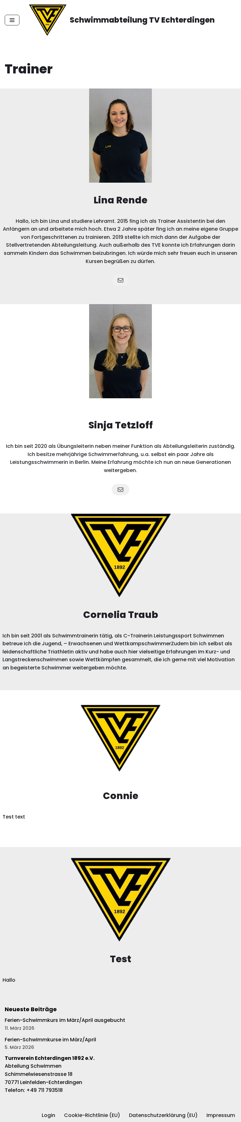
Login (48, 1115)
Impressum (220, 1115)
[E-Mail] (120, 280)
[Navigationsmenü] (12, 20)
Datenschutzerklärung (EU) (163, 1115)
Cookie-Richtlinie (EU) (92, 1115)
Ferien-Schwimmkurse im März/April (50, 1039)
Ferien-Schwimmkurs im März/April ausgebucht (65, 1020)
